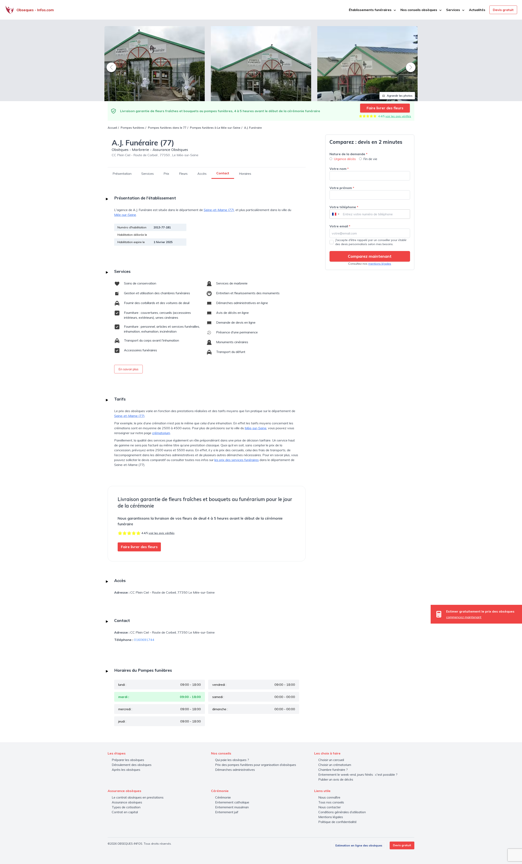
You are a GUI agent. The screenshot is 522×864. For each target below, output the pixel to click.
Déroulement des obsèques (132, 765)
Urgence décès (345, 159)
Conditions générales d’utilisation (342, 812)
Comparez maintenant (370, 256)
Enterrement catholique (232, 802)
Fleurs (183, 173)
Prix (166, 173)
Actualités (477, 10)
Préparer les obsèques (128, 760)
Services (147, 173)
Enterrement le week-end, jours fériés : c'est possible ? (357, 774)
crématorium (161, 433)
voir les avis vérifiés (398, 116)
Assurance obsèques (127, 802)
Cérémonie (223, 797)
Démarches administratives (235, 770)
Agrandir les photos (399, 95)
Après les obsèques (126, 770)
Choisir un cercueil (331, 760)
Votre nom (339, 169)
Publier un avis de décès (335, 779)
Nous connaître (329, 797)
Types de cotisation (126, 807)
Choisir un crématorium (334, 765)
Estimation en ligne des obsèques (358, 845)
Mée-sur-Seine (125, 215)
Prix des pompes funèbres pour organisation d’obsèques (255, 765)
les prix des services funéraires (236, 460)
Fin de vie (370, 159)
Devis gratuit (503, 10)
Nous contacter (329, 807)
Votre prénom (342, 188)
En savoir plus (128, 369)
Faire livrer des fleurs (385, 108)
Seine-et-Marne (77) (219, 210)
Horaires (245, 173)
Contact (222, 173)
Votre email (340, 226)
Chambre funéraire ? (333, 770)
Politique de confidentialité (337, 822)
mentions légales (379, 264)
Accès (202, 173)
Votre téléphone (344, 207)
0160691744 (144, 640)
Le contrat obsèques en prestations (138, 797)
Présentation (122, 173)
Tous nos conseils (331, 802)
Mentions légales (330, 817)
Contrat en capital (125, 812)
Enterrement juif (226, 812)
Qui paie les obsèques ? (232, 760)
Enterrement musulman (232, 807)
